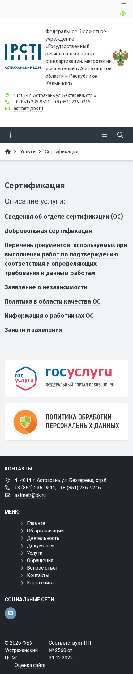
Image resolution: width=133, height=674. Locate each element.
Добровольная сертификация (48, 230)
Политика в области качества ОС (53, 301)
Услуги (34, 553)
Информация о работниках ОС (49, 315)
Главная (36, 523)
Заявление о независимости (46, 287)
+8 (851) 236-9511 (32, 101)
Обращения (40, 560)
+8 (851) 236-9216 (72, 101)
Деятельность (43, 538)
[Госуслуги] (66, 378)
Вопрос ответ (42, 568)
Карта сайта (40, 583)
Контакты (38, 575)
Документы (40, 546)
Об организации (45, 531)
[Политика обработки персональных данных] (66, 422)
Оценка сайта (30, 665)
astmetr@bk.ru (28, 108)
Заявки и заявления (33, 330)
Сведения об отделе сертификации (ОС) (64, 216)
